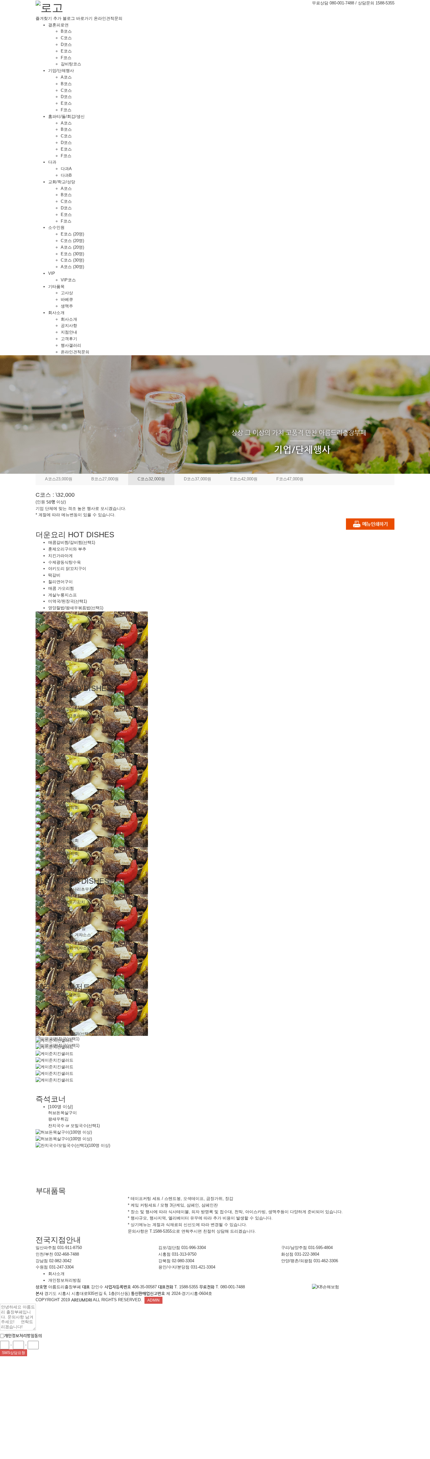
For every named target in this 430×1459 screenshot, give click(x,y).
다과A (66, 168)
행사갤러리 (71, 345)
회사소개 (56, 312)
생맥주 (67, 306)
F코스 (66, 57)
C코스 (66, 38)
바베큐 (67, 299)
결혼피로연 (58, 25)
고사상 (67, 292)
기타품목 (56, 286)
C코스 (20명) (72, 240)
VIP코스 (68, 280)
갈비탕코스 (71, 64)
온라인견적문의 (108, 18)
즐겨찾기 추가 (48, 18)
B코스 (66, 31)
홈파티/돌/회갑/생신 (66, 116)
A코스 (66, 77)
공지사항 (69, 325)
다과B (66, 175)
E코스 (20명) (72, 234)
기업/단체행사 (61, 70)
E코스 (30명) (72, 253)
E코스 (66, 51)
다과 (52, 162)
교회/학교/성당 (61, 182)
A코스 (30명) (72, 266)
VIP (51, 273)
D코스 (66, 44)
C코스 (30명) (72, 260)
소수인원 (56, 227)
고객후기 (69, 338)
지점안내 (69, 332)
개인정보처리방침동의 (23, 1335)
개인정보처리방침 (64, 1280)
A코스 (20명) (72, 247)
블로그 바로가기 (78, 18)
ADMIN (153, 1300)
